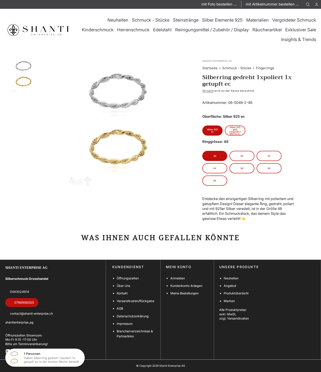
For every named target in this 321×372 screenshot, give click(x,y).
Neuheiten (231, 278)
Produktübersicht (236, 293)
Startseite (210, 68)
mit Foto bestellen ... (219, 4)
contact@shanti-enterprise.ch (31, 313)
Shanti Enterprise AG (172, 365)
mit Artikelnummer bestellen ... (272, 4)
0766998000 (24, 302)
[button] (316, 4)
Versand (208, 90)
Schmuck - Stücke (236, 68)
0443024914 (19, 291)
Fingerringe (265, 68)
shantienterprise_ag (19, 322)
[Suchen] (307, 4)
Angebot (230, 286)
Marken (229, 301)
